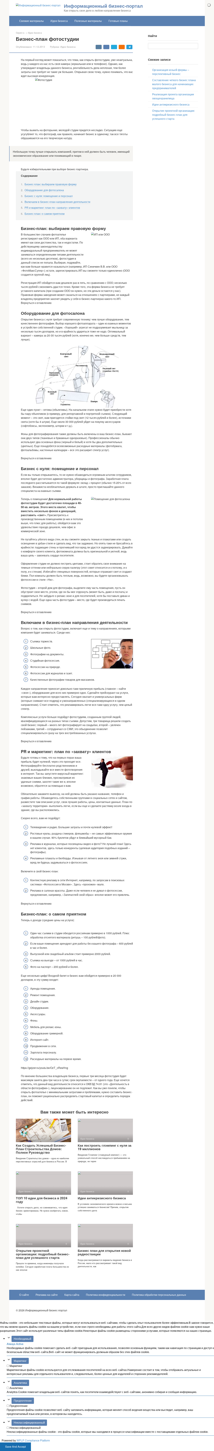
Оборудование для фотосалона (44, 190)
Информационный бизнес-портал (103, 5)
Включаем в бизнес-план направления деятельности (57, 202)
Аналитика (20, 1383)
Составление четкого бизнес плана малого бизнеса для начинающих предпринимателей (174, 84)
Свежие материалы (31, 21)
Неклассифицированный (29, 1422)
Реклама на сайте (47, 1295)
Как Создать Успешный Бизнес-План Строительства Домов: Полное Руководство (41, 1149)
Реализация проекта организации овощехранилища (173, 96)
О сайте (24, 1295)
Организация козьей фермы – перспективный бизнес (170, 72)
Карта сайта (71, 1295)
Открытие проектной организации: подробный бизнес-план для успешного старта (42, 1254)
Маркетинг (20, 1361)
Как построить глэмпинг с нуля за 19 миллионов (104, 1147)
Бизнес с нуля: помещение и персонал (49, 196)
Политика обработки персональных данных (159, 1295)
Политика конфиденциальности (105, 1295)
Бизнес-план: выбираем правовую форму (51, 184)
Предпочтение (23, 1400)
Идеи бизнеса (59, 21)
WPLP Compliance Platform (33, 1440)
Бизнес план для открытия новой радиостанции (104, 1252)
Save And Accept (15, 1446)
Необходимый (22, 1339)
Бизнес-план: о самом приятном (45, 214)
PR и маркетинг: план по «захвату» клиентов (52, 208)
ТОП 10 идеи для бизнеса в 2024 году (41, 1200)
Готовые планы (118, 21)
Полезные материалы (88, 21)
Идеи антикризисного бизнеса (102, 1198)
